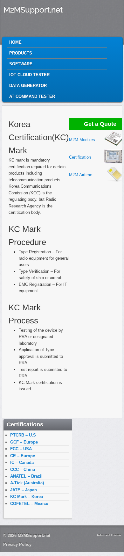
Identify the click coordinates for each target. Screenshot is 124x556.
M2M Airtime (80, 174)
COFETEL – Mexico (29, 503)
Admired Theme (109, 535)
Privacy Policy (17, 544)
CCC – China (22, 469)
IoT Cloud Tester (29, 74)
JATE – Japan (23, 489)
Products (20, 53)
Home (15, 42)
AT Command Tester (32, 96)
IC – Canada (22, 462)
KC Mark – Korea (26, 496)
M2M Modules (82, 139)
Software (20, 63)
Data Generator (28, 85)
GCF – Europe (24, 442)
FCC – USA (21, 448)
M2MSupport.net (33, 9)
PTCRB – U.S (23, 435)
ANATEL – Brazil (26, 476)
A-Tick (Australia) (27, 482)
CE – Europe (22, 455)
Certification (80, 157)
